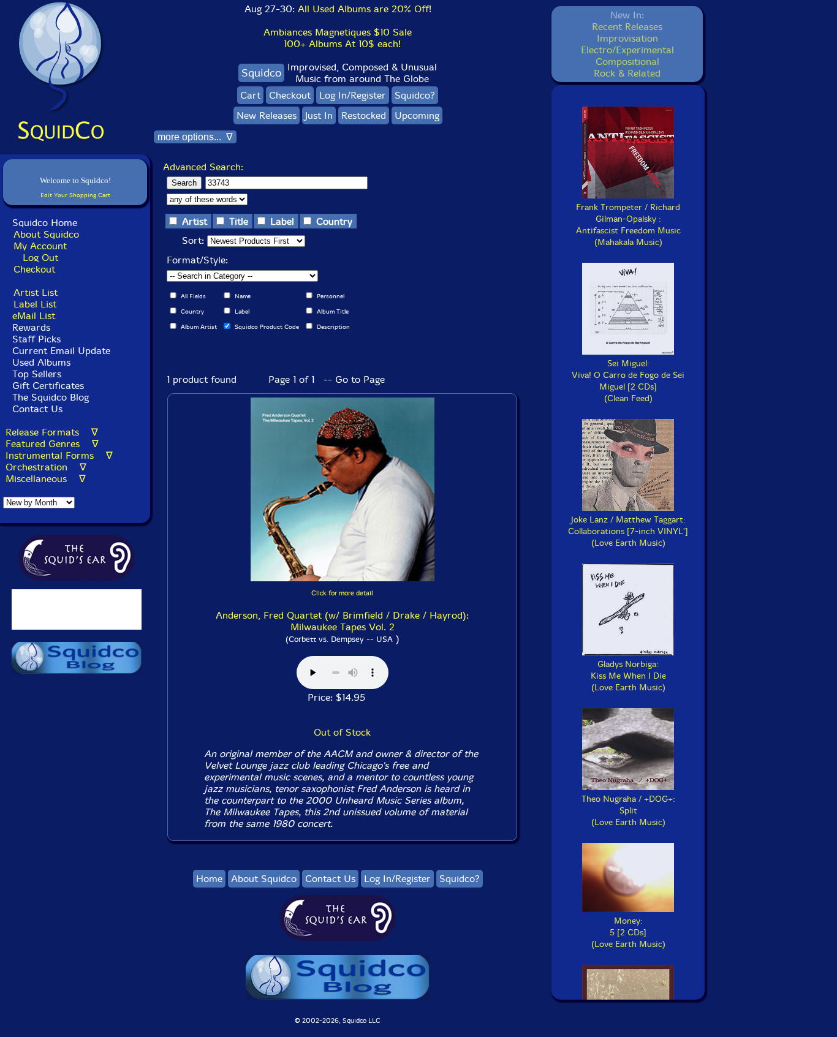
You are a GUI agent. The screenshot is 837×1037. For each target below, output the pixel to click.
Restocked (363, 115)
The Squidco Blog (50, 397)
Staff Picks (36, 339)
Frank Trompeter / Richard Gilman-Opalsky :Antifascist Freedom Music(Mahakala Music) (628, 224)
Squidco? (415, 95)
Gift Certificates (48, 385)
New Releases (267, 115)
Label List (34, 304)
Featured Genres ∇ (52, 444)
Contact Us (35, 409)
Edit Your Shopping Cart (75, 195)
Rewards (31, 327)
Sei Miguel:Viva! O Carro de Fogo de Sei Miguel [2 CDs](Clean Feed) (628, 381)
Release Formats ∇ (52, 432)
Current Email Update (59, 350)
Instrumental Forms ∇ (59, 455)
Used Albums (41, 362)
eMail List (33, 316)
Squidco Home (44, 222)
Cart (250, 95)
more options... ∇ (195, 137)
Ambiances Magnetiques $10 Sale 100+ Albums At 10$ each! (337, 38)
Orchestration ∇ (46, 467)
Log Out (40, 257)
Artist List (35, 292)
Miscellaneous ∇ (46, 479)
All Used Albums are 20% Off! (364, 9)
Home (209, 878)
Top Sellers (36, 374)
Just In (319, 115)
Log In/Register (352, 95)
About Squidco (46, 234)
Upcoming (417, 115)
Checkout (34, 269)
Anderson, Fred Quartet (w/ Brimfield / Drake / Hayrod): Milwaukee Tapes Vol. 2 (342, 621)
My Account (40, 246)
